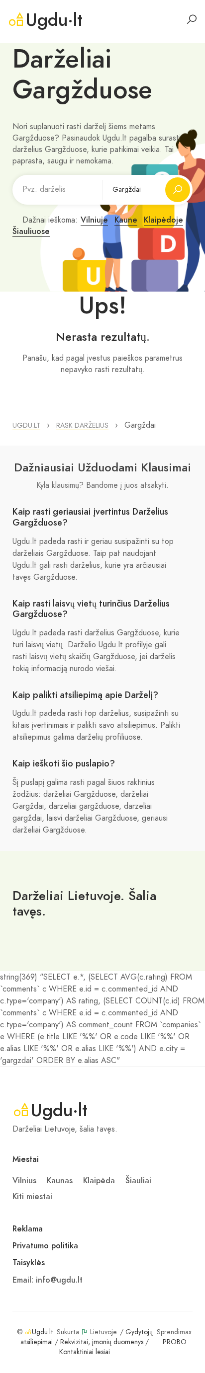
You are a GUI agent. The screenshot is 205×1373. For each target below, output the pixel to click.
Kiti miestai (32, 1196)
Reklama (27, 1228)
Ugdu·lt (54, 19)
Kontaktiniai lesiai (84, 1352)
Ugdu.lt (42, 1332)
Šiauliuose (31, 231)
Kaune (125, 220)
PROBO (175, 1342)
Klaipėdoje (163, 220)
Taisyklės (28, 1262)
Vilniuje (94, 220)
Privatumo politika (45, 1245)
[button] (26, 425)
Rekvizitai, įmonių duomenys (101, 1342)
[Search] (192, 19)
